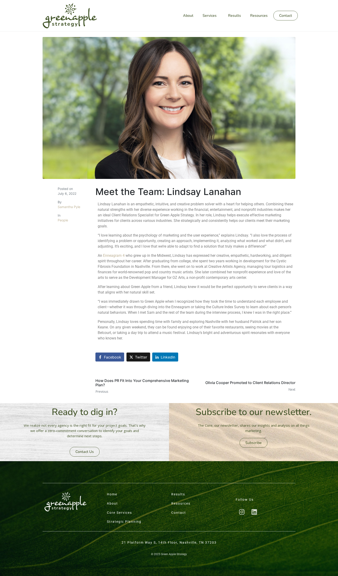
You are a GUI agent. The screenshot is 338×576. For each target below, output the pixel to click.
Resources (259, 15)
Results (234, 15)
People (63, 220)
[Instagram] (242, 511)
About (188, 15)
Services (210, 15)
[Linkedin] (254, 511)
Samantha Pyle (69, 207)
